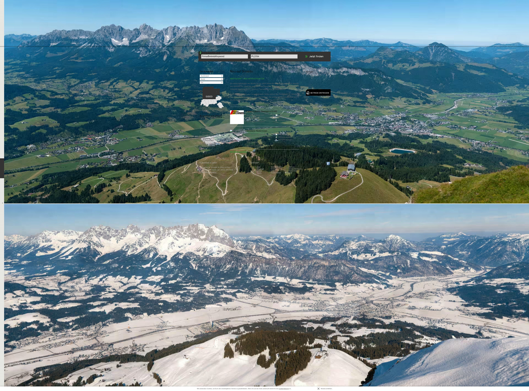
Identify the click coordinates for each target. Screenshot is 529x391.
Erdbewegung (210, 146)
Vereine (259, 171)
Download (274, 169)
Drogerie (208, 138)
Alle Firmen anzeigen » (238, 152)
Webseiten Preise (276, 167)
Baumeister (209, 127)
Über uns (292, 167)
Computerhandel (211, 132)
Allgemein (208, 123)
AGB (290, 173)
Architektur (209, 121)
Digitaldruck (209, 140)
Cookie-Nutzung (284, 388)
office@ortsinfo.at (210, 172)
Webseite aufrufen (285, 118)
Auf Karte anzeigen (285, 120)
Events (209, 96)
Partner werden (276, 173)
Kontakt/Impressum (295, 169)
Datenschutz (293, 171)
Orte (258, 167)
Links (272, 171)
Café (206, 135)
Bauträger (208, 129)
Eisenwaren (209, 144)
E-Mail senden (283, 115)
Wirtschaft (260, 169)
